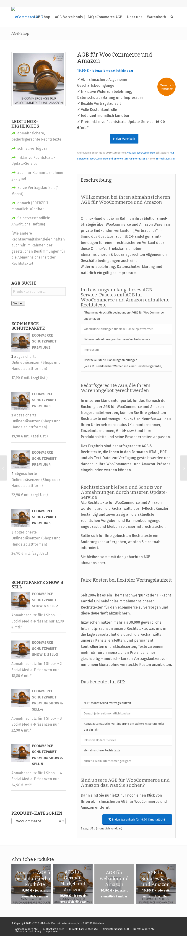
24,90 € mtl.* (21, 785)
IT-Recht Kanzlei (165, 158)
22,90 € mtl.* (21, 730)
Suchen (18, 303)
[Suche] (172, 17)
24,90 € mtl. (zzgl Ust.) (29, 553)
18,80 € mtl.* (21, 676)
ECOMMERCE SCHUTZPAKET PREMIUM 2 (44, 341)
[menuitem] (41, 17)
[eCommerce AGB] (27, 17)
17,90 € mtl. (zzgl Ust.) (29, 378)
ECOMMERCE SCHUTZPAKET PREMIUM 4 (44, 458)
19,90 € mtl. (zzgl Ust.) (29, 436)
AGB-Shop (20, 33)
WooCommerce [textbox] (37, 821)
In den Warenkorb (124, 138)
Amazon (131, 152)
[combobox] (38, 821)
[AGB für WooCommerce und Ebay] (183, 468)
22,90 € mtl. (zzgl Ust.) (29, 495)
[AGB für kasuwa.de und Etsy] (3, 468)
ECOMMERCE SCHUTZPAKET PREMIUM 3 (44, 400)
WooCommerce (146, 152)
